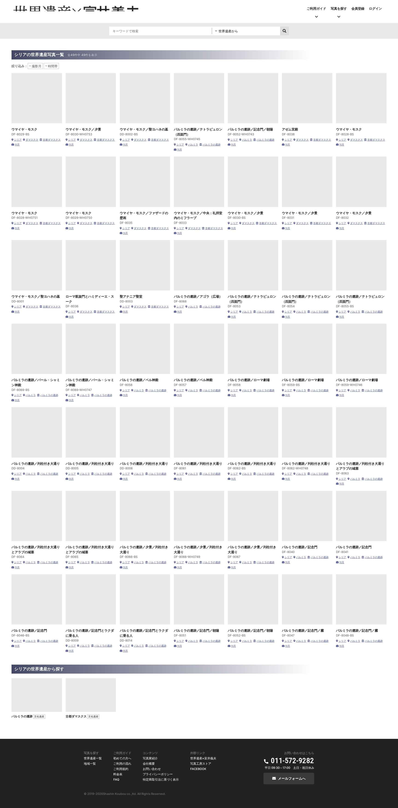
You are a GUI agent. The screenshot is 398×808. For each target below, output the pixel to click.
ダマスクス (32, 139)
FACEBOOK (198, 769)
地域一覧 (90, 763)
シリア (18, 139)
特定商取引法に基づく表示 (161, 779)
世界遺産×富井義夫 (203, 758)
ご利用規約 (120, 769)
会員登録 (357, 8)
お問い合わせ (152, 769)
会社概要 (149, 763)
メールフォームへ (292, 778)
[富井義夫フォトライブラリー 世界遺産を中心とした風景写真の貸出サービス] (76, 8)
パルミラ (193, 144)
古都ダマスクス (52, 139)
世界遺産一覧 (93, 758)
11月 (17, 144)
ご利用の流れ (122, 763)
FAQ (116, 779)
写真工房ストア (200, 763)
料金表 (117, 774)
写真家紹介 (150, 758)
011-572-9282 (292, 760)
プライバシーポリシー (158, 774)
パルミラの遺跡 (211, 144)
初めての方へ (122, 758)
